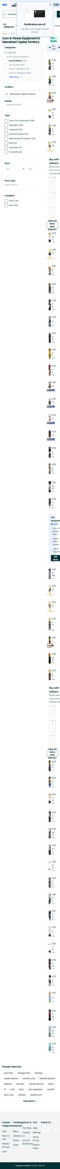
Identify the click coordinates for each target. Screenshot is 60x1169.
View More (28, 1094)
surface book (36, 1088)
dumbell (22, 1088)
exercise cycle (29, 1071)
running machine (36, 1077)
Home (4, 33)
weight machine (11, 1071)
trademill (7, 1077)
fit (5, 1082)
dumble (50, 1082)
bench (51, 1077)
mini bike (20, 1077)
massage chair (24, 1066)
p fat (12, 1082)
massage (38, 1066)
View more (14, 77)
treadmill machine (47, 1071)
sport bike (8, 1066)
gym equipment (35, 1082)
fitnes (21, 1082)
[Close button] (50, 4)
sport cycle (9, 1088)
